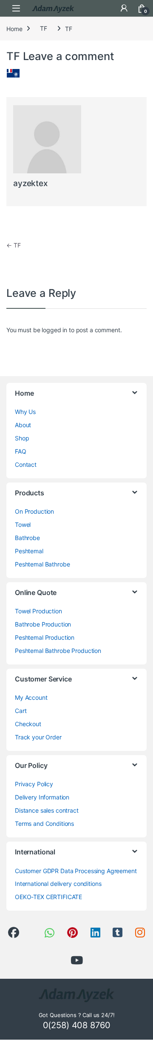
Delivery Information (42, 797)
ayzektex (30, 183)
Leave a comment (68, 56)
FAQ (20, 451)
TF (43, 28)
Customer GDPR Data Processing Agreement (76, 870)
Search (106, 8)
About (23, 424)
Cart (20, 710)
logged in (54, 329)
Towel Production (38, 611)
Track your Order (38, 737)
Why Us (25, 411)
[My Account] (124, 8)
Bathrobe (27, 537)
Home (14, 28)
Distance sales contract (47, 810)
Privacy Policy (34, 784)
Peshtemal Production (44, 637)
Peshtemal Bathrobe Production (58, 650)
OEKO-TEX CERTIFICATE (48, 896)
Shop (22, 438)
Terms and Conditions (44, 823)
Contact (26, 464)
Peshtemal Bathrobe (42, 564)
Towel (23, 524)
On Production (34, 511)
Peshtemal (29, 551)
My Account (31, 697)
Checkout (28, 723)
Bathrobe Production (43, 624)
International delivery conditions (58, 883)
